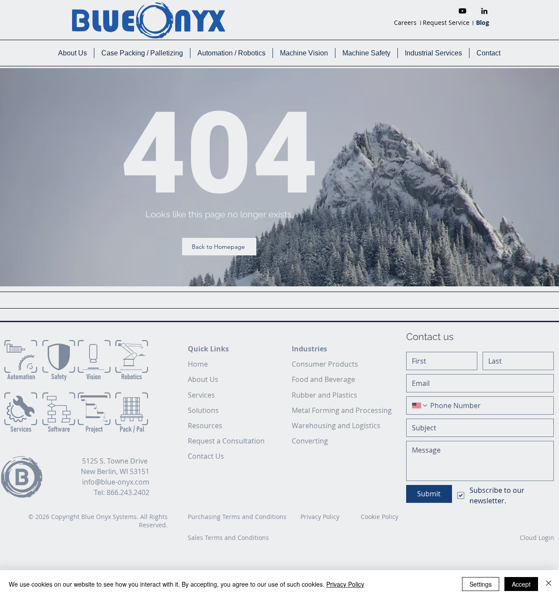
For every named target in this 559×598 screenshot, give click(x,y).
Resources (205, 425)
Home (198, 364)
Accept (521, 584)
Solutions (203, 410)
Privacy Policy (345, 584)
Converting (310, 441)
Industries (309, 349)
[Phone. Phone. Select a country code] (420, 405)
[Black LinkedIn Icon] (484, 11)
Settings (480, 584)
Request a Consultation (226, 441)
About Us (203, 379)
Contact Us (206, 456)
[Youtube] (462, 11)
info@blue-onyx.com (115, 482)
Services (201, 395)
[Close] (548, 584)
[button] (72, 53)
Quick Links (208, 349)
